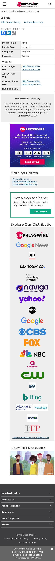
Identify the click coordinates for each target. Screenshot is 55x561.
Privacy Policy (40, 538)
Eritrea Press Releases (24, 181)
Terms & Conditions (25, 535)
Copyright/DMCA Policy (16, 538)
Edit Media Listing (10, 22)
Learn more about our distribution (30, 437)
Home (4, 11)
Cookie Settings (27, 542)
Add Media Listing (33, 22)
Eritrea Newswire (21, 179)
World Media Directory (20, 11)
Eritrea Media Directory (24, 184)
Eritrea (36, 11)
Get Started (40, 211)
